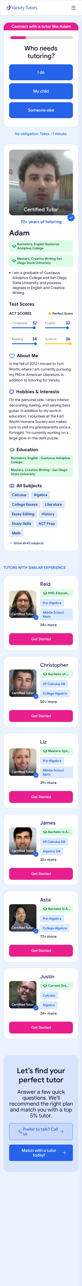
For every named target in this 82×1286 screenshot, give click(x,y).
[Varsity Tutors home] (21, 7)
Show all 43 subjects (29, 543)
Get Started (41, 639)
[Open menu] (73, 7)
